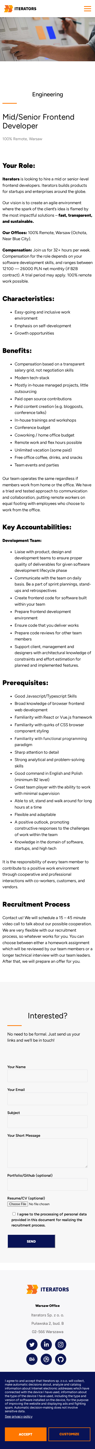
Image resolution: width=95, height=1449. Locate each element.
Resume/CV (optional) (26, 1198)
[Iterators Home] (20, 8)
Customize (69, 1434)
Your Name (16, 1067)
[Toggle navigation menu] (87, 8)
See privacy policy (18, 1416)
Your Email (16, 1089)
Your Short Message (23, 1135)
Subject (13, 1113)
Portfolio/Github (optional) (30, 1175)
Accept (25, 1434)
